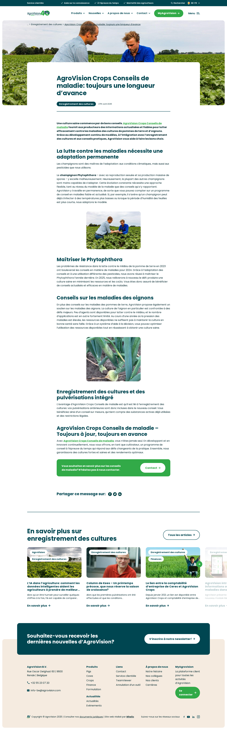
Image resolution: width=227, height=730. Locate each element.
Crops (90, 680)
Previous (28, 564)
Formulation (93, 689)
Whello (130, 716)
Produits (76, 13)
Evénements (94, 705)
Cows (89, 676)
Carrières (151, 685)
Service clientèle (35, 3)
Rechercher (179, 3)
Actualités (92, 701)
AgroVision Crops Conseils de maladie (88, 441)
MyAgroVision (167, 13)
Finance (91, 685)
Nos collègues (154, 676)
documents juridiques (91, 716)
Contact (142, 13)
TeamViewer (123, 680)
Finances (156, 559)
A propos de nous (119, 13)
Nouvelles (95, 13)
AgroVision (38, 552)
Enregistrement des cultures (76, 104)
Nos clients (152, 680)
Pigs (88, 671)
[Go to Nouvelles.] (27, 24)
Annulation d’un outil (128, 685)
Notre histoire (154, 671)
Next (199, 564)
